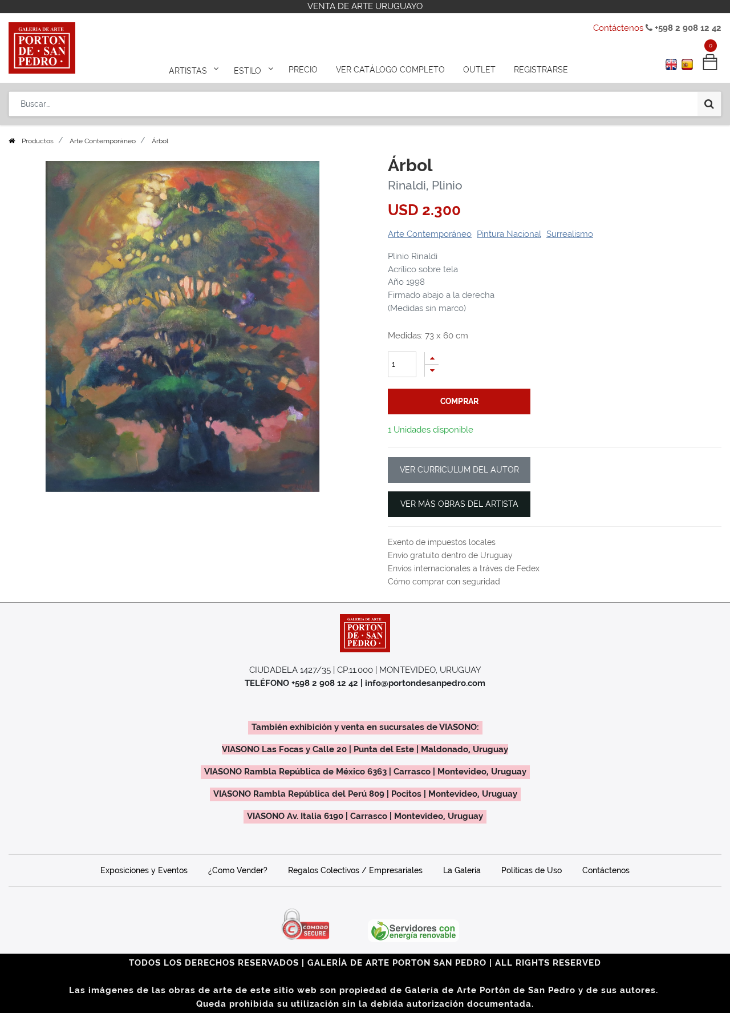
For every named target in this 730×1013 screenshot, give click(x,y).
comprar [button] (459, 401)
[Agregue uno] (432, 358)
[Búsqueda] (709, 104)
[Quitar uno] (432, 371)
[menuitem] (303, 69)
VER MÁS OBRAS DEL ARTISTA (459, 503)
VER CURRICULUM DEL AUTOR (459, 469)
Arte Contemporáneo (103, 141)
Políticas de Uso (531, 870)
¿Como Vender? (237, 870)
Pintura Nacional (509, 234)
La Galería (462, 870)
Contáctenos (618, 28)
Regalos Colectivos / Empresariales (355, 870)
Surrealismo (569, 234)
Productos (38, 141)
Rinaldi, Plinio (425, 185)
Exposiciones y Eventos (144, 870)
